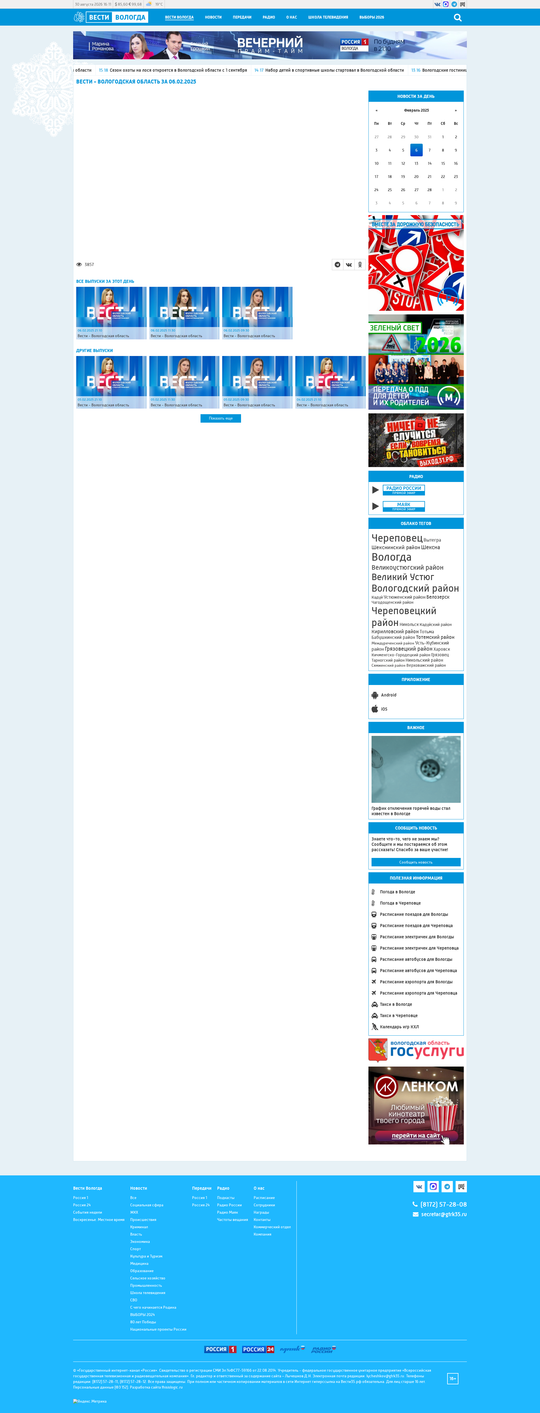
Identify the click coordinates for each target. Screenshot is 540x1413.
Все (133, 1197)
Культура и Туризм (146, 1256)
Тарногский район (388, 660)
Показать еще (221, 418)
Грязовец (440, 654)
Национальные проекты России (158, 1329)
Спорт (135, 1249)
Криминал (139, 1227)
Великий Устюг (403, 576)
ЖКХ (134, 1212)
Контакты (262, 1219)
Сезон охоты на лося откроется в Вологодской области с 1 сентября (115, 70)
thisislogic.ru (172, 1387)
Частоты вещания (232, 1219)
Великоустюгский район (408, 567)
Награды (261, 1212)
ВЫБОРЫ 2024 (142, 1314)
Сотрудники (264, 1205)
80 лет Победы (143, 1322)
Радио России (229, 1205)
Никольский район (424, 660)
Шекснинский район (396, 547)
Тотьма (427, 631)
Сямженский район (389, 665)
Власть (136, 1234)
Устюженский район (405, 597)
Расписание (264, 1197)
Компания (262, 1234)
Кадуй (377, 597)
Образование (142, 1270)
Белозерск (437, 597)
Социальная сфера (146, 1205)
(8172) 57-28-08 (443, 1204)
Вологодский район (415, 588)
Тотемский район (435, 637)
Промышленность (146, 1285)
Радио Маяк (227, 1212)
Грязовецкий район (409, 649)
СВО (133, 1300)
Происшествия (143, 1219)
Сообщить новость (416, 862)
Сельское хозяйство (147, 1278)
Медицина (139, 1263)
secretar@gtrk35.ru (444, 1214)
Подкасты (226, 1197)
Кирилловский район (395, 631)
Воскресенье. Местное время (99, 1219)
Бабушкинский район (393, 637)
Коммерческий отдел (272, 1227)
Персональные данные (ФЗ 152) (100, 1387)
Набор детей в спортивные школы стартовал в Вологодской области (271, 70)
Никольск (409, 624)
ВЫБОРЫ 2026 (371, 17)
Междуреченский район (393, 643)
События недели (87, 1212)
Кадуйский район (436, 624)
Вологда (392, 557)
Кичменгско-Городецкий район (401, 654)
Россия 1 (80, 1197)
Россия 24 (82, 1205)
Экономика (140, 1241)
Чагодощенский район (392, 602)
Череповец (397, 538)
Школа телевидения (328, 17)
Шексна (430, 547)
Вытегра (432, 540)
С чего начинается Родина (153, 1307)
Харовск (441, 649)
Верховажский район (426, 665)
